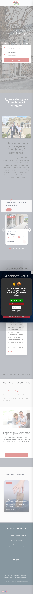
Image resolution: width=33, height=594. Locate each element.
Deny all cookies (17, 304)
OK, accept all (17, 300)
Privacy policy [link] (16, 311)
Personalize (16, 307)
